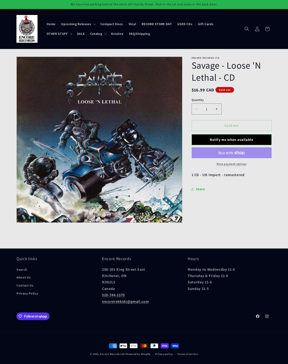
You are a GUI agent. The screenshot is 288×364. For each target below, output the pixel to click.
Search (21, 269)
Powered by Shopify (138, 354)
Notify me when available (231, 139)
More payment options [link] (231, 164)
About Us (23, 277)
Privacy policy (164, 354)
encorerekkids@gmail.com (125, 301)
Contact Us (25, 285)
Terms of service (188, 354)
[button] (77, 24)
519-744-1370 (113, 294)
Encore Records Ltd (112, 354)
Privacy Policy (27, 293)
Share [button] (200, 189)
